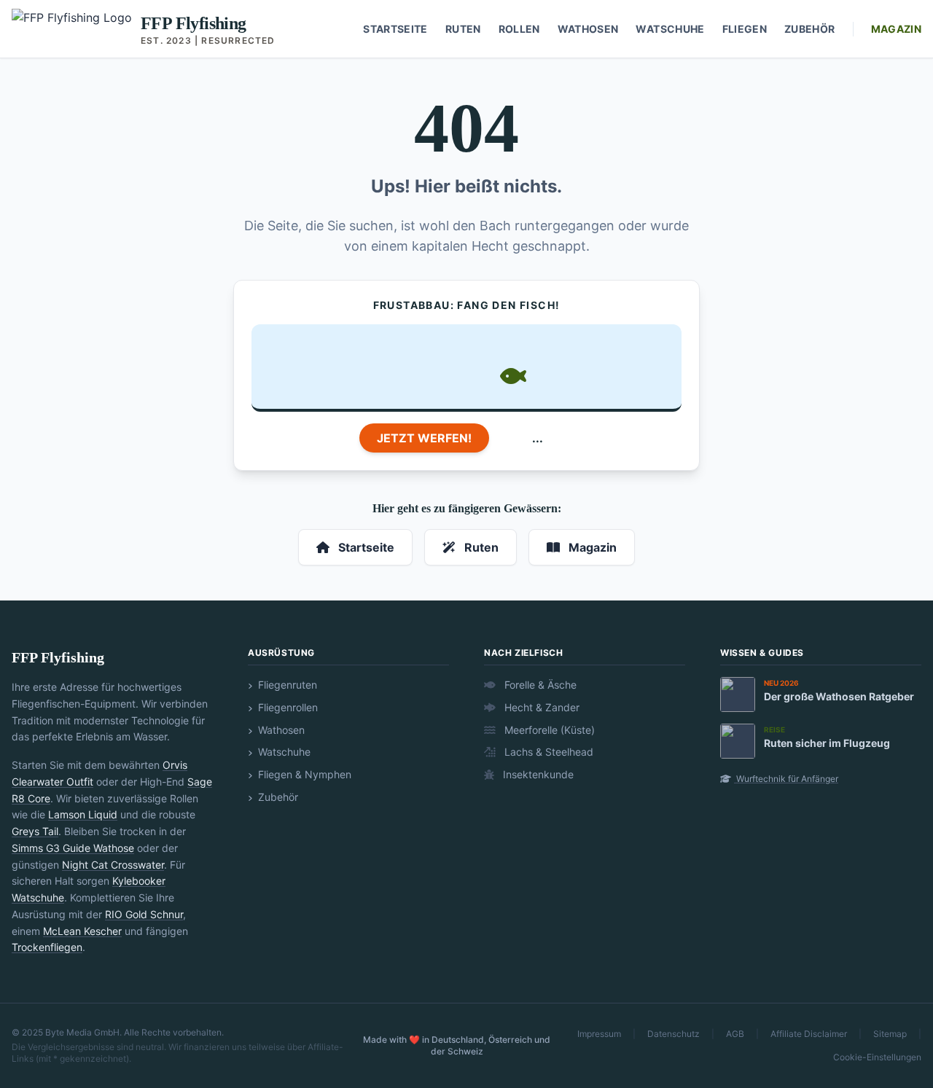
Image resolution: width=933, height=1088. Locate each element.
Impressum (599, 1033)
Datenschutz (673, 1033)
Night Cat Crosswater (113, 864)
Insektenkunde (537, 774)
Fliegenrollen (286, 707)
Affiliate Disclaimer (808, 1033)
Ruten (463, 29)
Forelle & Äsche (539, 684)
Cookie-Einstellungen (877, 1057)
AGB (735, 1033)
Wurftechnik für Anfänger (786, 778)
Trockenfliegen (47, 947)
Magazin (896, 29)
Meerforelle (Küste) (548, 730)
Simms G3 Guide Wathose (73, 848)
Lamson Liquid (82, 814)
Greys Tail (35, 831)
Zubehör (809, 29)
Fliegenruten (286, 684)
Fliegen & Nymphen (303, 774)
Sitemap (890, 1033)
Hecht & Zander (540, 707)
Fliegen (744, 29)
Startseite (395, 29)
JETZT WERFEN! (424, 438)
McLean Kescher (82, 931)
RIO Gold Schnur (144, 914)
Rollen (519, 29)
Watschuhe (670, 29)
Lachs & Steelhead (547, 751)
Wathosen (588, 29)
